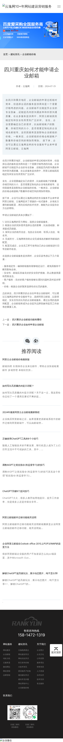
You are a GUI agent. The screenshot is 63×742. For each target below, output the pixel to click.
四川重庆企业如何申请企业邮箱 (28, 324)
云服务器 (6, 663)
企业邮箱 (6, 654)
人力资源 (40, 671)
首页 (5, 54)
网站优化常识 (23, 658)
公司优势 (40, 658)
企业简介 (40, 650)
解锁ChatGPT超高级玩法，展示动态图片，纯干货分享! (30, 573)
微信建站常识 (23, 675)
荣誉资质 (40, 667)
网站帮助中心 (23, 684)
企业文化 (40, 654)
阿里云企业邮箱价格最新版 (16, 359)
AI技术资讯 (22, 667)
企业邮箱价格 (29, 54)
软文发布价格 (23, 663)
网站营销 (6, 671)
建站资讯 (15, 54)
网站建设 (6, 650)
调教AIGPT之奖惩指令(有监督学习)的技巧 (23, 464)
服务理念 (40, 663)
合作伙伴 (40, 675)
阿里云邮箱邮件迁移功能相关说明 (19, 517)
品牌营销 (6, 675)
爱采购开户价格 (24, 671)
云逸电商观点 (23, 650)
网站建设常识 (23, 654)
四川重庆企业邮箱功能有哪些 (27, 319)
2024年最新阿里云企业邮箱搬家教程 (21, 412)
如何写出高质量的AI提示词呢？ (18, 385)
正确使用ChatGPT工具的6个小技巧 (20, 438)
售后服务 (40, 684)
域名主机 (6, 658)
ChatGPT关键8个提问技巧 (15, 491)
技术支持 (40, 679)
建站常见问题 (23, 679)
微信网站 (6, 667)
